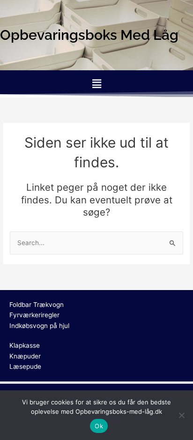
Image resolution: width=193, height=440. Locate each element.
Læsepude (25, 366)
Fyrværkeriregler (34, 315)
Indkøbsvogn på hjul (39, 325)
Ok (99, 426)
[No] (181, 415)
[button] (96, 83)
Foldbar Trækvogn (36, 304)
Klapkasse (24, 345)
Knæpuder (25, 356)
